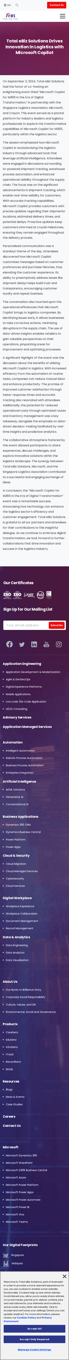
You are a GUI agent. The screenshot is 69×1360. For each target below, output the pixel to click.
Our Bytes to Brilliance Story (23, 990)
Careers (9, 1116)
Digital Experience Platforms (24, 687)
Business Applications (20, 816)
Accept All (34, 1328)
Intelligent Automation (20, 750)
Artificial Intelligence (19, 781)
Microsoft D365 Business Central (26, 1170)
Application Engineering (22, 664)
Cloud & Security (16, 855)
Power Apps (13, 847)
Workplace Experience (20, 906)
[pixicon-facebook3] (9, 644)
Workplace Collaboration (22, 913)
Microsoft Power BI (17, 1207)
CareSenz (12, 1032)
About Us (10, 981)
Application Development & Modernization (33, 672)
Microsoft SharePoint (19, 1163)
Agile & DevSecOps (18, 679)
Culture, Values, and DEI (21, 1004)
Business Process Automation (25, 765)
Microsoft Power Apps (19, 1192)
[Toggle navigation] (62, 16)
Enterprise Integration (19, 773)
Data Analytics (15, 952)
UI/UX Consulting (16, 709)
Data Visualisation (17, 960)
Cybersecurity (15, 878)
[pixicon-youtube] (46, 644)
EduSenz (11, 1040)
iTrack (10, 1054)
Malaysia (17, 1263)
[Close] (65, 1276)
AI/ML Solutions (15, 789)
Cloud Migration (16, 864)
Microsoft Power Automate (23, 1200)
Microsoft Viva (15, 1214)
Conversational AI (17, 804)
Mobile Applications (18, 694)
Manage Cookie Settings (34, 1349)
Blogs (9, 1089)
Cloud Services (15, 886)
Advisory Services (17, 717)
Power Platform (16, 839)
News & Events (15, 1097)
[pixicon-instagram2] (59, 644)
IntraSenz (12, 1047)
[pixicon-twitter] (22, 644)
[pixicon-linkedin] (34, 644)
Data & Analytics (16, 937)
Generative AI (14, 797)
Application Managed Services (27, 727)
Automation (13, 742)
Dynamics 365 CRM (18, 825)
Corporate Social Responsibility (25, 997)
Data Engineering (17, 945)
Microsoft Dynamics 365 (21, 1155)
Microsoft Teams (17, 1222)
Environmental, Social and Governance (31, 1012)
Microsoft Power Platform (22, 1185)
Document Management (22, 921)
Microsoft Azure (16, 1177)
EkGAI (9, 1069)
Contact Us (12, 1126)
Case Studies (14, 1104)
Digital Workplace (17, 898)
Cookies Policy (26, 1317)
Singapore (17, 1255)
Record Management (19, 928)
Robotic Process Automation (24, 758)
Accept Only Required (34, 1339)
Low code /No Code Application (26, 701)
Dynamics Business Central (23, 832)
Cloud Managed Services (22, 871)
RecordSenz (13, 1062)
